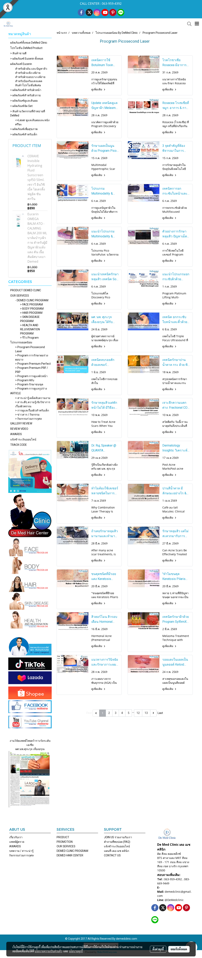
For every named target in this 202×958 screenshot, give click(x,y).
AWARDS (16, 434)
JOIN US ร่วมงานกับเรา (118, 837)
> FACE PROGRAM (31, 304)
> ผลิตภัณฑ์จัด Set (21, 106)
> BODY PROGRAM (32, 308)
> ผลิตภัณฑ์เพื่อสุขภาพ (23, 129)
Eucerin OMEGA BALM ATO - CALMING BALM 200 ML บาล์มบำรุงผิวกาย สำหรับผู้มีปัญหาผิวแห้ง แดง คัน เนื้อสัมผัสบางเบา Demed (37, 238)
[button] (188, 24)
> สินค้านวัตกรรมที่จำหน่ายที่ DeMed (27, 113)
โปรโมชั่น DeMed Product (26, 48)
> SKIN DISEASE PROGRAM (30, 319)
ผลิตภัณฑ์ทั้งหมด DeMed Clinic (28, 42)
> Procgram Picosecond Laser (30, 349)
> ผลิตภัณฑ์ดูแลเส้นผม (24, 100)
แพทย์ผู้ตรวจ (16, 841)
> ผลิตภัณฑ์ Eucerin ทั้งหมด (26, 58)
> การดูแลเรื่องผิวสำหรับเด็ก (32, 410)
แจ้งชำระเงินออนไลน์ (23, 439)
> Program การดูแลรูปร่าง (31, 388)
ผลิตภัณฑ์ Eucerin (21, 64)
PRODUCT (63, 837)
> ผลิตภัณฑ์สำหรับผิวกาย (25, 95)
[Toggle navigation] (197, 24)
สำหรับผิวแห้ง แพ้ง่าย (27, 72)
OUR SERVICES (19, 295)
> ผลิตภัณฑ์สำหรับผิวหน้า (25, 90)
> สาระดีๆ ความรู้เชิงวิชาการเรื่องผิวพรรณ (32, 404)
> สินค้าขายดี (18, 53)
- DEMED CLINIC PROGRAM (31, 300)
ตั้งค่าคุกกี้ (158, 949)
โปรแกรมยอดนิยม (21, 342)
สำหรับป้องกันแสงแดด (28, 81)
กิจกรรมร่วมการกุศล (21, 855)
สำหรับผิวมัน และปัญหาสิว (31, 68)
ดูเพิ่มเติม (97, 89)
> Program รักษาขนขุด (29, 384)
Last (160, 713)
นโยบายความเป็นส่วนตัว (48, 951)
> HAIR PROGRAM (31, 312)
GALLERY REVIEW (21, 423)
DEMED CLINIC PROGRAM (72, 850)
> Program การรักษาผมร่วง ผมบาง (31, 357)
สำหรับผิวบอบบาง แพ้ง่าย (30, 77)
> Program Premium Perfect (33, 363)
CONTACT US (112, 855)
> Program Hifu (24, 380)
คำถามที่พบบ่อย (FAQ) (117, 841)
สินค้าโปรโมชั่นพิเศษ (28, 85)
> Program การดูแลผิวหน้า (31, 376)
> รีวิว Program (29, 337)
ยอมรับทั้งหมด (179, 949)
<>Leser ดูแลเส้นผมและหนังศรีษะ (32, 122)
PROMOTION (65, 841)
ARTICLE (15, 393)
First (89, 713)
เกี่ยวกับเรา (15, 837)
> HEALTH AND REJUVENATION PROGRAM (30, 329)
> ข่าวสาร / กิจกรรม (27, 414)
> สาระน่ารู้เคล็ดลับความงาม (32, 398)
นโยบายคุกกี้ (76, 951)
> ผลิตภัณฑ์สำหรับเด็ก (23, 134)
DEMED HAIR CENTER (70, 855)
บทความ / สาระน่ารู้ (21, 850)
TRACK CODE (18, 444)
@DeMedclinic (174, 900)
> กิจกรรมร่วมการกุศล (28, 418)
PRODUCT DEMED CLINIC (25, 290)
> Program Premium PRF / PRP (31, 370)
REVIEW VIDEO (19, 428)
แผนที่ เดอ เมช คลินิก (116, 850)
